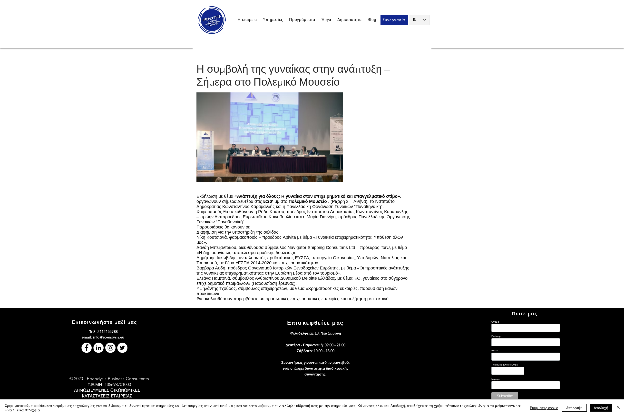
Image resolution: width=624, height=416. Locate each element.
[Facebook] (86, 348)
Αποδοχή (601, 407)
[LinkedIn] (98, 348)
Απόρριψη (574, 407)
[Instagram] (110, 348)
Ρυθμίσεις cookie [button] (544, 407)
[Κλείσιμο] (618, 407)
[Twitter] (122, 348)
